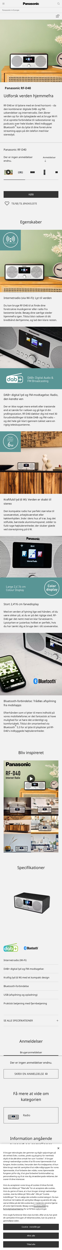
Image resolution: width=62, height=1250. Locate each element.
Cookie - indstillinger (31, 1226)
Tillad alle (31, 1244)
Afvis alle (31, 1235)
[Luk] (58, 1148)
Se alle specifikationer (18, 1020)
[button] (20, 172)
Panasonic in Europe (10, 10)
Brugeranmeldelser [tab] (31, 1052)
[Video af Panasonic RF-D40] (8, 172)
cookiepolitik (39, 1206)
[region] (31, 1197)
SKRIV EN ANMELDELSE (29, 1074)
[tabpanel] (31, 1069)
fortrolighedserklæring (13, 1209)
